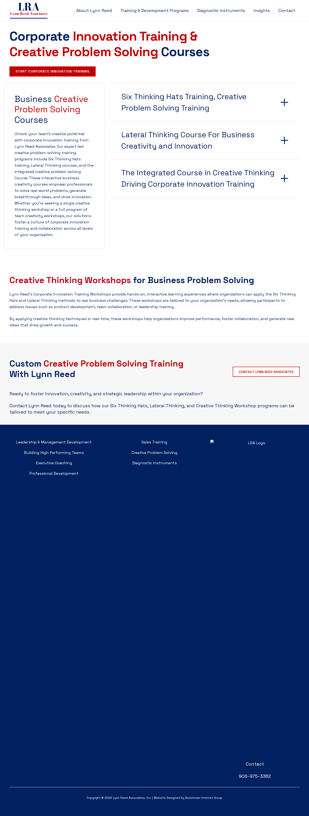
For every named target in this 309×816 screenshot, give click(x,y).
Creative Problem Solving (154, 452)
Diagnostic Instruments (154, 462)
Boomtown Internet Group (203, 798)
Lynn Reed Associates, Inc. (132, 798)
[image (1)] (255, 597)
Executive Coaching (54, 462)
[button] (192, 10)
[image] (28, 10)
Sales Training (154, 442)
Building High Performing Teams (54, 452)
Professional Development (53, 473)
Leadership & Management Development (54, 442)
